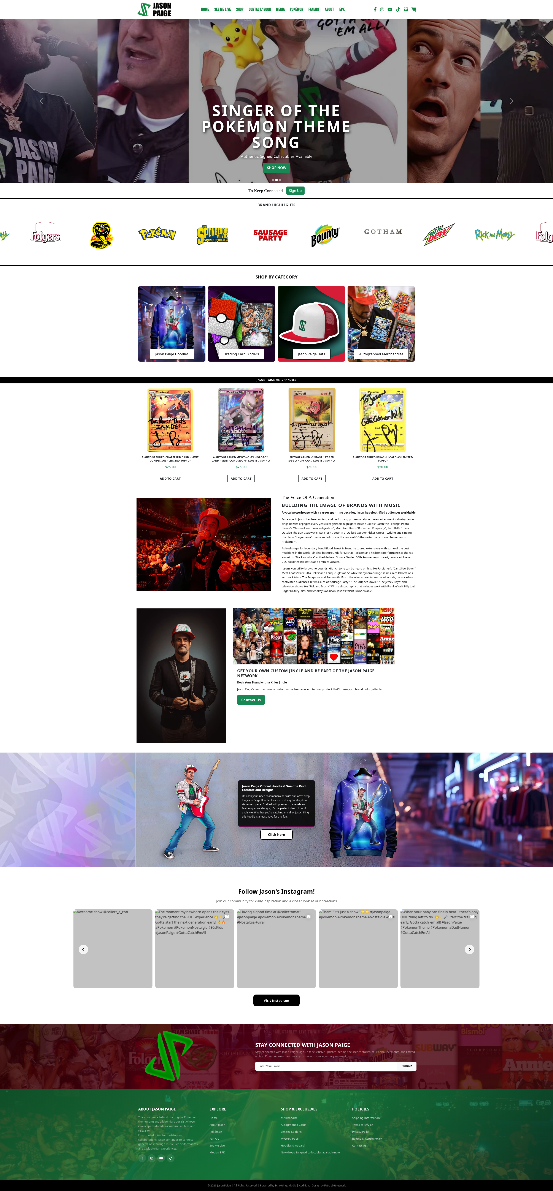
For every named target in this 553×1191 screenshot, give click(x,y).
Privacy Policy (361, 1132)
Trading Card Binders (241, 354)
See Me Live (222, 9)
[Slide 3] (280, 180)
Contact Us (251, 700)
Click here (276, 834)
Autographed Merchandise (381, 354)
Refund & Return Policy (367, 1138)
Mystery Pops (290, 1138)
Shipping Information (366, 1118)
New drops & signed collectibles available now (310, 1152)
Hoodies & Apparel (293, 1145)
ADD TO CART (241, 478)
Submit (407, 1066)
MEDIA (280, 9)
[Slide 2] (276, 180)
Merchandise (289, 1118)
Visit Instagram (276, 1000)
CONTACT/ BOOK (260, 9)
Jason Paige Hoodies (172, 354)
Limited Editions (291, 1132)
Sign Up (295, 190)
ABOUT (329, 9)
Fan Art (314, 9)
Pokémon (296, 9)
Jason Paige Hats (311, 354)
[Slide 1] (273, 180)
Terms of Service (362, 1125)
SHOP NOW (276, 167)
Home (205, 9)
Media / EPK (217, 1152)
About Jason (217, 1125)
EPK (342, 9)
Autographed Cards (293, 1125)
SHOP (239, 9)
